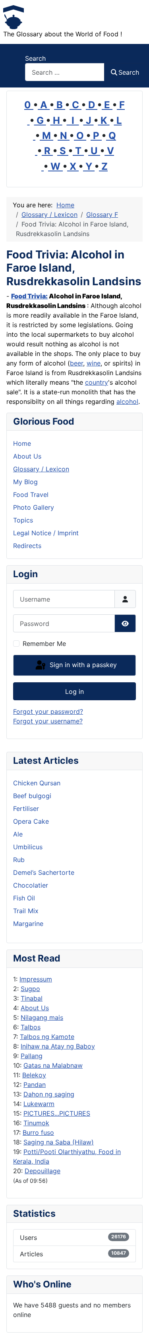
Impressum (35, 979)
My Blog (25, 482)
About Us (35, 1008)
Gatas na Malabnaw (53, 1065)
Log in (74, 691)
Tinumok (36, 1123)
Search (35, 58)
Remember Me (44, 644)
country (96, 382)
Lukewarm (38, 1104)
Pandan (34, 1085)
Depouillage (42, 1171)
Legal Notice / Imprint (46, 533)
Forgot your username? (48, 721)
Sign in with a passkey (82, 665)
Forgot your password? (48, 711)
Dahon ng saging (48, 1094)
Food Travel (30, 495)
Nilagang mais (42, 1017)
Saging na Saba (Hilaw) (58, 1142)
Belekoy (34, 1075)
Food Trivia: (29, 296)
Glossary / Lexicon (41, 469)
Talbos (31, 1027)
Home (22, 443)
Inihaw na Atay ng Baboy (58, 1046)
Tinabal (32, 998)
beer (76, 363)
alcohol (127, 401)
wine (94, 363)
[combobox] (64, 72)
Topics (23, 520)
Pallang (32, 1056)
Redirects (27, 546)
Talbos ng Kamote (47, 1037)
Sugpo (30, 989)
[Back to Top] (135, 1324)
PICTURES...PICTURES (56, 1113)
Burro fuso (38, 1132)
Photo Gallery (33, 507)
